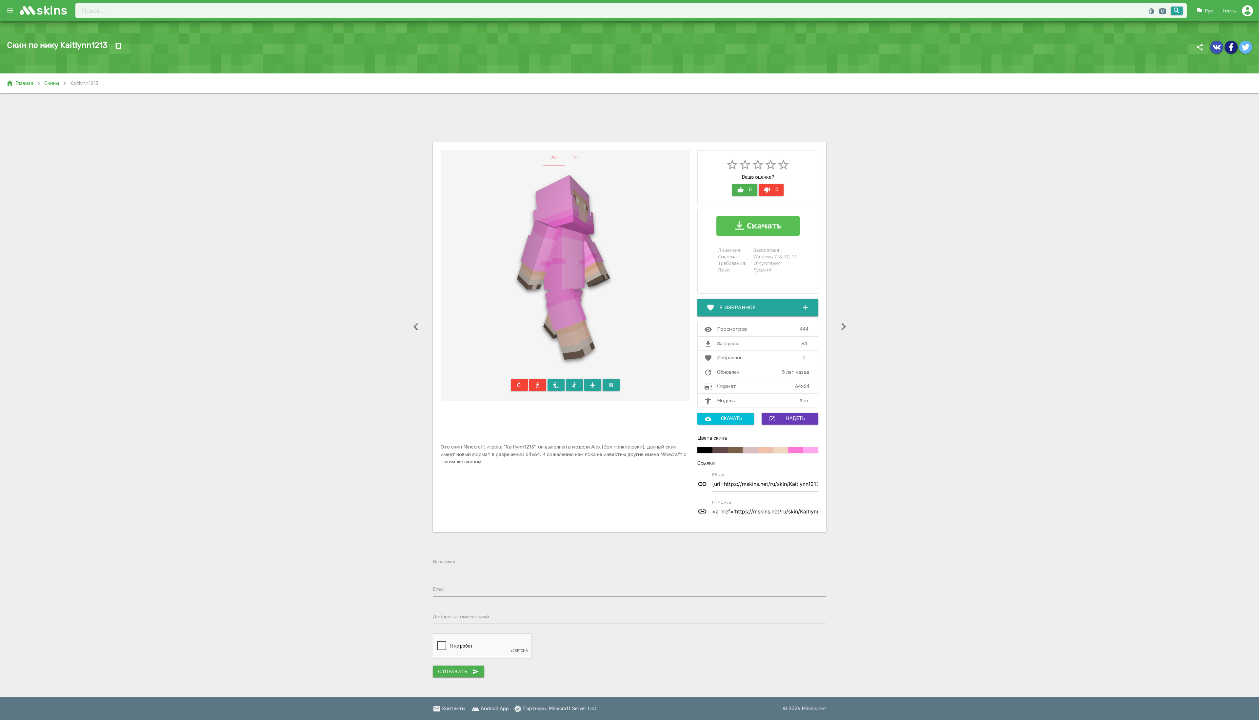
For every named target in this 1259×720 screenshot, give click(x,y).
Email (439, 589)
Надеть (787, 418)
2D (577, 158)
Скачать (723, 418)
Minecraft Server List (572, 708)
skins (52, 10)
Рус (1204, 11)
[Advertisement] (629, 117)
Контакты (449, 708)
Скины (51, 83)
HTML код (721, 502)
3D (554, 158)
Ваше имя (444, 562)
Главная (19, 83)
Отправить (458, 671)
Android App (490, 708)
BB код (719, 474)
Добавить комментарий (461, 617)
